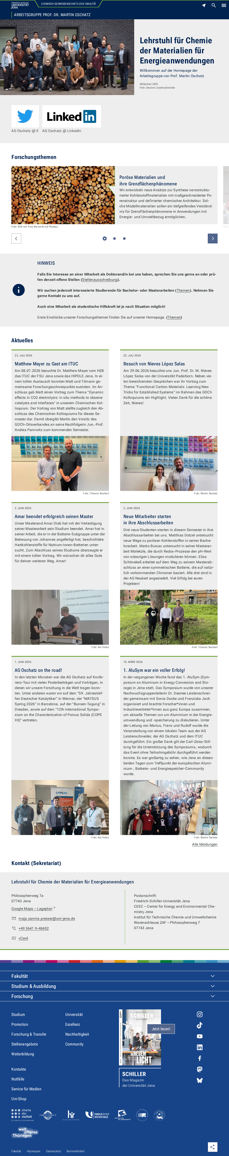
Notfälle (17, 1079)
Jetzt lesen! (161, 1028)
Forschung (22, 996)
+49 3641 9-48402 (34, 928)
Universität (74, 1014)
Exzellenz (72, 1024)
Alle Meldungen (204, 844)
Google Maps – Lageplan (33, 908)
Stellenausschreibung (99, 280)
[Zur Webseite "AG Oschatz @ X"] (25, 116)
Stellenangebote (24, 1044)
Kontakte (18, 1069)
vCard (23, 938)
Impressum (33, 1151)
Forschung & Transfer (28, 1034)
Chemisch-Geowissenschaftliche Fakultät (68, 3)
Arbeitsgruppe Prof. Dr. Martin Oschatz (52, 15)
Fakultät (19, 976)
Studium (18, 1014)
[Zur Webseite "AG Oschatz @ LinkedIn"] (71, 116)
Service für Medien (26, 1089)
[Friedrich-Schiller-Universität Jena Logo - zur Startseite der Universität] (20, 5)
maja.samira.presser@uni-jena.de (47, 918)
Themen (183, 290)
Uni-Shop (19, 1098)
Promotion (19, 1024)
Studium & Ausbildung (33, 986)
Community (74, 1044)
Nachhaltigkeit (77, 1034)
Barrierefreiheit (76, 1151)
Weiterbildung (22, 1054)
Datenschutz (53, 1151)
